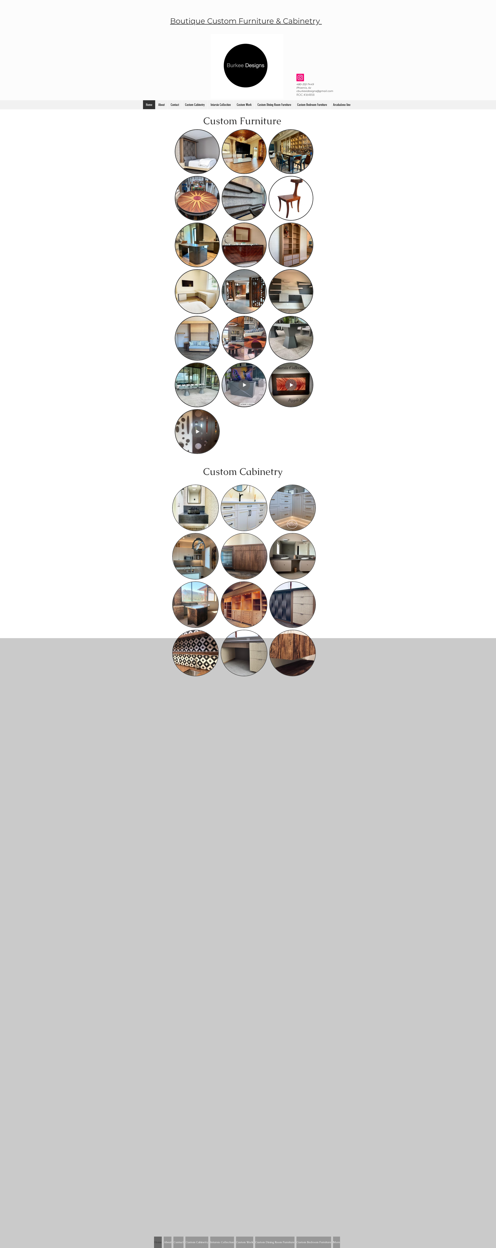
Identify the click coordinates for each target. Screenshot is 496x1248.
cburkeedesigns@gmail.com (314, 91)
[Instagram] (300, 77)
